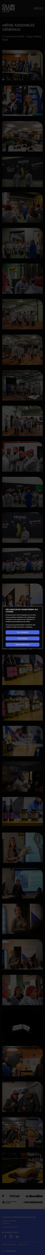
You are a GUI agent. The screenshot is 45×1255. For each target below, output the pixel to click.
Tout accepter (22, 632)
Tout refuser (22, 638)
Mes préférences (22, 644)
